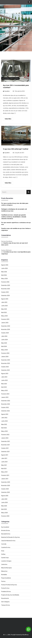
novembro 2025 (5, 288)
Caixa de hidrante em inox (8, 540)
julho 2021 (4, 458)
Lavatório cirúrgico (6, 561)
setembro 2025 (5, 295)
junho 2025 (4, 305)
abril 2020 (4, 509)
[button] (29, 2)
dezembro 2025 (5, 285)
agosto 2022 (4, 414)
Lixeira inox (4, 564)
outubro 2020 (5, 489)
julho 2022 (4, 417)
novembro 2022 (5, 404)
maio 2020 (4, 506)
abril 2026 (4, 275)
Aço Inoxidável (5, 78)
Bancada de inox (5, 534)
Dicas (12, 140)
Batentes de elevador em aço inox (10, 537)
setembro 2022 (5, 411)
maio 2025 (4, 309)
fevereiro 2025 (5, 319)
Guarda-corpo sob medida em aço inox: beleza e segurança (16, 229)
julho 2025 (4, 302)
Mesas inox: (4, 571)
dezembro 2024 (5, 326)
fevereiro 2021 (5, 475)
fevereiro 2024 (5, 353)
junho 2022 (4, 421)
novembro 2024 (5, 329)
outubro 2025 (5, 292)
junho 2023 (4, 380)
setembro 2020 (5, 492)
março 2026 (4, 278)
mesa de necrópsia (6, 567)
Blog (6, 634)
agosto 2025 (4, 299)
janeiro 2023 (4, 397)
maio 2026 (4, 271)
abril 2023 (4, 387)
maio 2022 (4, 424)
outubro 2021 (5, 448)
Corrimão (3, 544)
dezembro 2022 (5, 400)
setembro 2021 (5, 451)
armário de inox (5, 530)
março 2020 (4, 512)
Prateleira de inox (6, 591)
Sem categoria (5, 601)
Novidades (16, 140)
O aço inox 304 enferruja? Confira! (15, 149)
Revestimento (16, 142)
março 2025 (4, 316)
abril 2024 (4, 346)
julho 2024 (4, 336)
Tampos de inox (5, 605)
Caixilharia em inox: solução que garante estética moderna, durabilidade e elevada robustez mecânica (13, 216)
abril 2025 (4, 312)
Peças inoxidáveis (14, 78)
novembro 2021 (5, 444)
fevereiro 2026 (5, 282)
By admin (7, 91)
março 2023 (4, 390)
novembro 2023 (5, 363)
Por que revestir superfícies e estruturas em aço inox (16, 223)
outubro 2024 (5, 333)
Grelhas (3, 554)
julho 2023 (4, 377)
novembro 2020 (5, 485)
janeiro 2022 (4, 438)
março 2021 (4, 472)
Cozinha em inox (5, 547)
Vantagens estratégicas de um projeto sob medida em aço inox (14, 210)
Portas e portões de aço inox (9, 584)
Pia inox (3, 581)
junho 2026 (4, 268)
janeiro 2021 (4, 478)
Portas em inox (5, 588)
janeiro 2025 (4, 322)
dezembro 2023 (5, 360)
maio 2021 (4, 465)
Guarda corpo (5, 557)
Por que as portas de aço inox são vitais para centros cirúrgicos (14, 204)
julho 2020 (4, 499)
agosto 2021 (4, 455)
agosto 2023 (4, 373)
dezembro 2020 (5, 482)
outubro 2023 (5, 366)
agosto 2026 (4, 265)
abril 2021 (4, 468)
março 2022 (4, 431)
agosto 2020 (4, 495)
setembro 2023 (5, 370)
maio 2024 (4, 343)
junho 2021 (4, 461)
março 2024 (4, 349)
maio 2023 (4, 383)
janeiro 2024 (4, 356)
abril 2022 (4, 427)
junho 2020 (4, 502)
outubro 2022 (5, 407)
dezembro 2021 (5, 441)
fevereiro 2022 (5, 434)
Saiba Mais (8, 119)
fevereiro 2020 (5, 516)
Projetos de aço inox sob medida (10, 595)
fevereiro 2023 (5, 394)
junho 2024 (4, 339)
